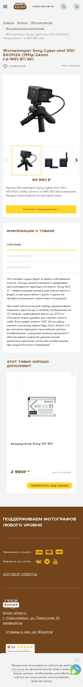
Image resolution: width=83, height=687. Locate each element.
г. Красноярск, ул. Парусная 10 (31, 618)
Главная (8, 22)
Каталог (22, 22)
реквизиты (12, 623)
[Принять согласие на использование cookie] (77, 660)
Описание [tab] (14, 244)
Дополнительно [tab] (18, 267)
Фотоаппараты (41, 22)
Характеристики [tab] (19, 256)
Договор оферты (20, 574)
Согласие (17, 669)
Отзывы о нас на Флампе (29, 632)
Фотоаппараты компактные (25, 28)
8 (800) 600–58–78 (43, 6)
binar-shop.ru (14, 613)
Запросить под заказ (49, 485)
